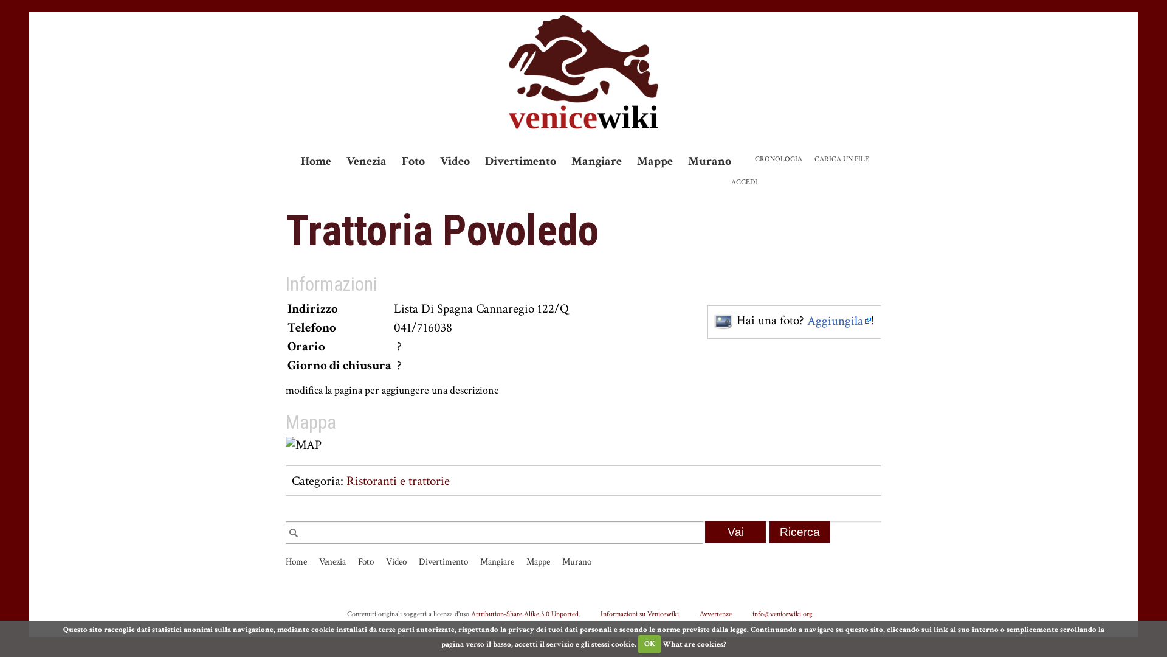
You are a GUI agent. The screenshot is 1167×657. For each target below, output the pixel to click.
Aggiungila (835, 321)
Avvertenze (716, 614)
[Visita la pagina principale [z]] (583, 72)
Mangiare (596, 161)
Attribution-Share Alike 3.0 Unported (525, 614)
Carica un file (841, 159)
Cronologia (778, 159)
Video (455, 161)
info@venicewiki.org (782, 614)
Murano (709, 161)
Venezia (366, 161)
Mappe (655, 161)
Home (316, 161)
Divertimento (520, 161)
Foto (413, 161)
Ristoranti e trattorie (398, 481)
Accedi (744, 182)
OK (649, 644)
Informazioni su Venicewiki (640, 614)
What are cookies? (694, 644)
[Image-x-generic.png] (724, 321)
